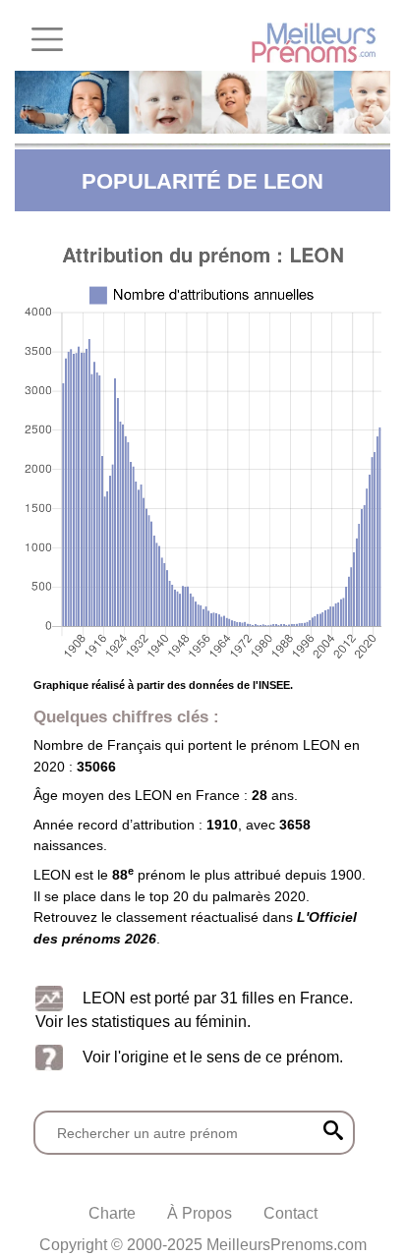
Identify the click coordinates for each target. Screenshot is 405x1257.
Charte (112, 1213)
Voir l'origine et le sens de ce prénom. (213, 1057)
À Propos (199, 1213)
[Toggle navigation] (47, 39)
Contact (290, 1213)
